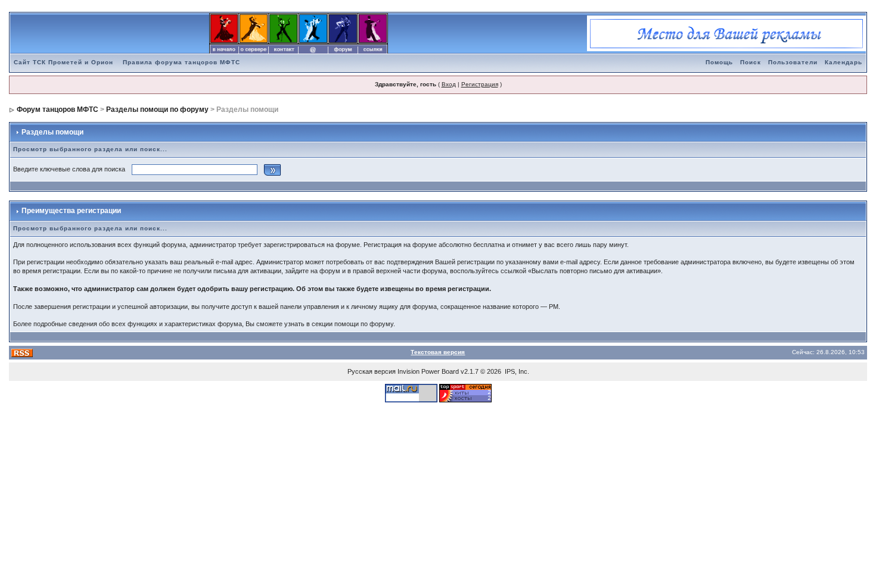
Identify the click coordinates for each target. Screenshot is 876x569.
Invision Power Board (428, 371)
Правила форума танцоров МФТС (181, 62)
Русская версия (371, 371)
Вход (449, 84)
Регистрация (479, 84)
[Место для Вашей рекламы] (726, 32)
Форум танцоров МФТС (57, 109)
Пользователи (793, 62)
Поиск (750, 62)
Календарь (843, 62)
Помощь (719, 62)
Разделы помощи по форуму (157, 109)
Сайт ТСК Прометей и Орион (63, 62)
